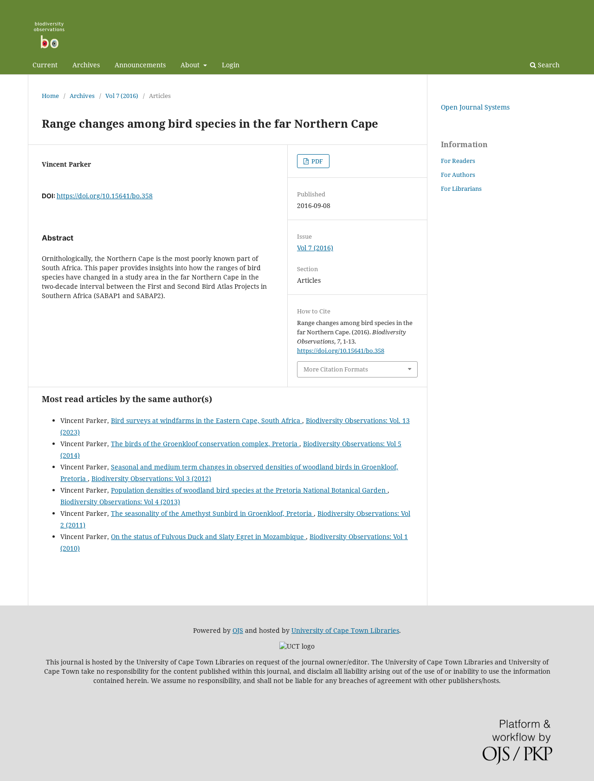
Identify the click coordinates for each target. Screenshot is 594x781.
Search (548, 64)
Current (45, 64)
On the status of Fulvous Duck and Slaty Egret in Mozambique (208, 536)
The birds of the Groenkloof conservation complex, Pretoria (205, 443)
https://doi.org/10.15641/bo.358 (105, 195)
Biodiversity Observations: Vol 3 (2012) (151, 478)
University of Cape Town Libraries (345, 630)
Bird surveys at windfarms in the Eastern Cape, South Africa (206, 420)
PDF (316, 161)
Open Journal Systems (475, 107)
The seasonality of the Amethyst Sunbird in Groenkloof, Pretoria (212, 513)
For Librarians (461, 188)
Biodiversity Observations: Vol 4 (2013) (120, 501)
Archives (86, 64)
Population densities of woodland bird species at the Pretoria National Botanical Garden (249, 490)
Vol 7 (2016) (121, 95)
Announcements (140, 64)
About (191, 64)
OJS (237, 630)
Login (230, 64)
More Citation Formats (335, 369)
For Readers (458, 160)
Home (50, 95)
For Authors (458, 174)
